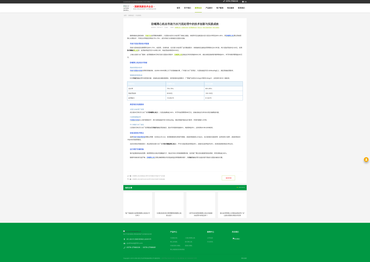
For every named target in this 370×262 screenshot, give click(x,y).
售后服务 (230, 8)
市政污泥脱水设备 (136, 70)
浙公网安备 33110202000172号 (187, 258)
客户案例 (219, 8)
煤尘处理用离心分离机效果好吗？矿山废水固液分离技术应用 (232, 214)
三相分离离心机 (190, 238)
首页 (178, 8)
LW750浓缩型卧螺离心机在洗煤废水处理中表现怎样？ (200, 214)
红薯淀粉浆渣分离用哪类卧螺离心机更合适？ (169, 214)
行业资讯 (138, 15)
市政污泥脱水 (215, 27)
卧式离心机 (188, 242)
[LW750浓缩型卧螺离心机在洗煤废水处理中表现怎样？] (200, 201)
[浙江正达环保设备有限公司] (126, 8)
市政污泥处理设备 (207, 27)
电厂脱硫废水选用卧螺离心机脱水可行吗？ (137, 214)
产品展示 (209, 8)
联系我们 (241, 8)
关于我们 (187, 8)
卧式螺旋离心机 (193, 27)
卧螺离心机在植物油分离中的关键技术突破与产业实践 (149, 176)
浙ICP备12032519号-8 (169, 258)
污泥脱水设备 (184, 27)
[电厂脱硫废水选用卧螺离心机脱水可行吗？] (137, 201)
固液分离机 (188, 245)
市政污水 (199, 27)
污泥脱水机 (173, 238)
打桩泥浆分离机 (175, 245)
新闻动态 (198, 8)
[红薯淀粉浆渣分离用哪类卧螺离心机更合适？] (169, 201)
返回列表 (229, 178)
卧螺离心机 (178, 27)
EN (245, 2)
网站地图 (244, 258)
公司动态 (210, 238)
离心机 (135, 50)
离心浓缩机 (173, 242)
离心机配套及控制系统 (177, 249)
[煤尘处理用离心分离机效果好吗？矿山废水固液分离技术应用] (232, 201)
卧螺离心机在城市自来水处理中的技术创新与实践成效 (149, 179)
